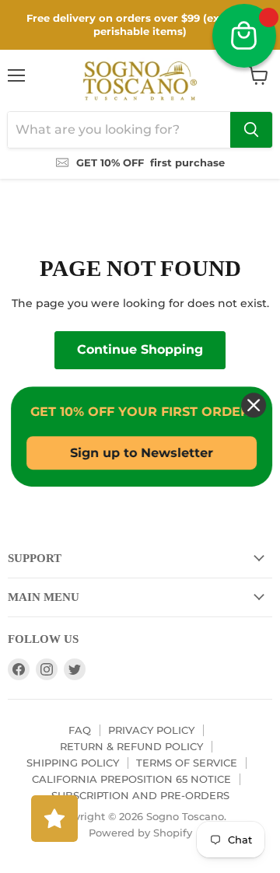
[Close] (252, 405)
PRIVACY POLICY (151, 730)
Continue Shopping (140, 349)
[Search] (251, 130)
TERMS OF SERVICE (186, 762)
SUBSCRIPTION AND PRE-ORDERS (140, 795)
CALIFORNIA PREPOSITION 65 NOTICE (131, 779)
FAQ (79, 730)
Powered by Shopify (140, 832)
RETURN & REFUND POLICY (131, 746)
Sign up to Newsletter (140, 452)
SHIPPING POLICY (72, 762)
